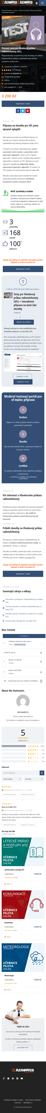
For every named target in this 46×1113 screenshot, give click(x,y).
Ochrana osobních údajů (13, 1100)
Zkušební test (23, 1048)
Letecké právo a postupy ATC (14, 869)
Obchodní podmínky (33, 1100)
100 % (42, 746)
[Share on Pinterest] (27, 111)
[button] (22, 376)
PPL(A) (32, 84)
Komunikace (8, 922)
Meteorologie (9, 975)
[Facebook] (4, 1078)
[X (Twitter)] (8, 1078)
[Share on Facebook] (18, 111)
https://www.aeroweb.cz (23, 716)
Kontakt (18, 1103)
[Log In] (36, 3)
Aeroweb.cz (10, 874)
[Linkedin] (17, 1078)
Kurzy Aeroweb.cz (25, 1107)
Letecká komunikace (11, 84)
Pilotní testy (24, 84)
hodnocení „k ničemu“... (28, 794)
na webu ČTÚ (30, 557)
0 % (43, 750)
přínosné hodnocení (10, 794)
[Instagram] (13, 1078)
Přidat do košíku (24, 322)
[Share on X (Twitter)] (23, 111)
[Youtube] (22, 1078)
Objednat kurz (23, 104)
